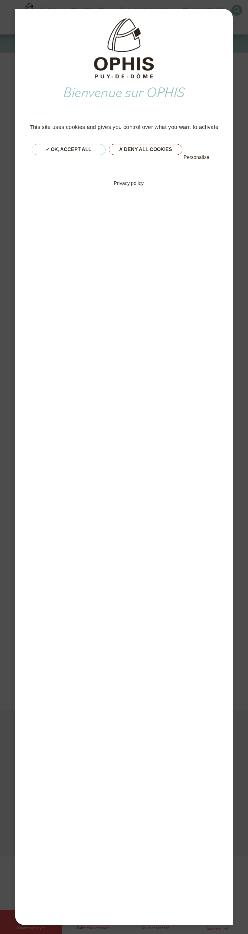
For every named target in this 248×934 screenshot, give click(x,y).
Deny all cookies (147, 149)
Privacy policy (129, 183)
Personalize (196, 157)
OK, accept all (70, 149)
